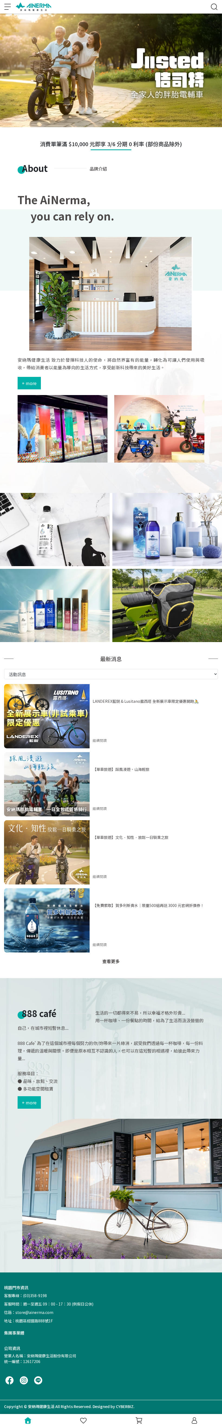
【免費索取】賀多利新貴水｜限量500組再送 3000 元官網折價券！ (148, 905)
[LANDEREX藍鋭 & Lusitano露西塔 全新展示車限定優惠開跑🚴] (47, 716)
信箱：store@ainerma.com (28, 1312)
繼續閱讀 (100, 740)
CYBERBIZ (124, 1406)
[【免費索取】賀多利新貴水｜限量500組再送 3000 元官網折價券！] (47, 920)
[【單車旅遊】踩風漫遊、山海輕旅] (47, 784)
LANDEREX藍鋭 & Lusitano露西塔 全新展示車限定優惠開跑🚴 (146, 701)
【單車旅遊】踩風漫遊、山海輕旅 (121, 769)
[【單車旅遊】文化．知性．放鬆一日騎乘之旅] (47, 852)
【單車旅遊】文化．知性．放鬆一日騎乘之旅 (130, 837)
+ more (29, 383)
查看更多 (111, 961)
